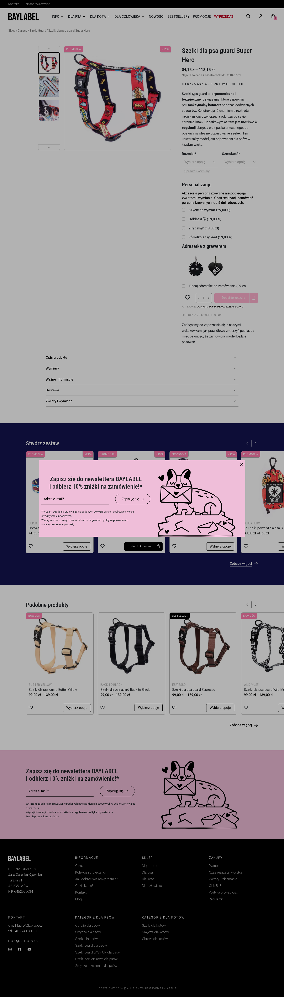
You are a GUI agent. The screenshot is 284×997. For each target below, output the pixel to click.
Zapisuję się (130, 499)
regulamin (95, 520)
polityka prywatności (115, 520)
